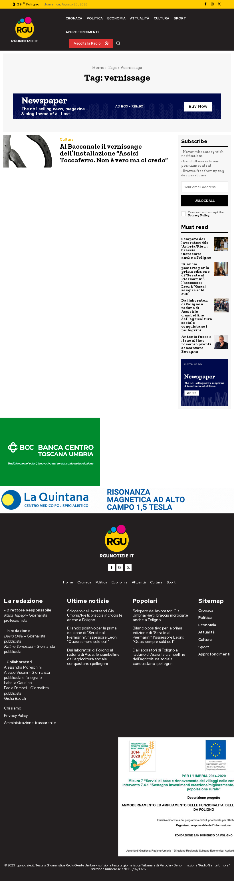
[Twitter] (219, 4)
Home (98, 67)
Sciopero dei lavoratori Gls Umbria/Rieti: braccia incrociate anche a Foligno (196, 248)
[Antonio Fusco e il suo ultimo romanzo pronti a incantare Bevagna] (221, 342)
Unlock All (205, 201)
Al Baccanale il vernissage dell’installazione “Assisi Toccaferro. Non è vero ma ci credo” (114, 153)
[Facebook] (205, 4)
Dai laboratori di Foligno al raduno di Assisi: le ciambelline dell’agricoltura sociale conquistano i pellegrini (196, 315)
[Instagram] (212, 4)
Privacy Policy (198, 215)
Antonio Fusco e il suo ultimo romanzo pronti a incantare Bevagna (196, 344)
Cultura (67, 139)
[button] (118, 43)
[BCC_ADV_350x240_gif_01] (50, 484)
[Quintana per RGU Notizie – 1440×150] (117, 510)
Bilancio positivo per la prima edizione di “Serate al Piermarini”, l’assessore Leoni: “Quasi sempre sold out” (195, 279)
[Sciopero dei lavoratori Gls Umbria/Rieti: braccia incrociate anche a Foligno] (221, 244)
